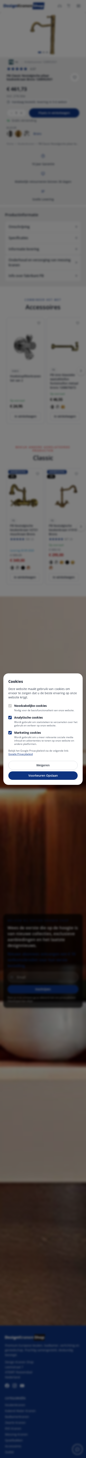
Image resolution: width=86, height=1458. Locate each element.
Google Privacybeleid (20, 754)
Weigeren (43, 765)
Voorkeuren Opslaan (43, 775)
